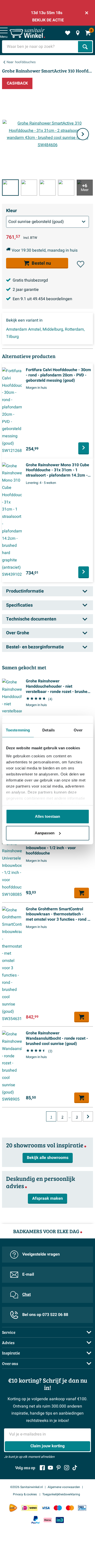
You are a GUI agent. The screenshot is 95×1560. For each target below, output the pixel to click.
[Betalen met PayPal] (35, 1520)
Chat (26, 1295)
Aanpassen (44, 833)
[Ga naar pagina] (88, 1116)
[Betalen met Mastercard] (70, 1507)
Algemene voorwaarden (64, 1487)
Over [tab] (78, 730)
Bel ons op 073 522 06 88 (45, 1315)
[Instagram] (67, 1468)
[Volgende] (83, 134)
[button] (80, 264)
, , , (45, 333)
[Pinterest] (58, 1468)
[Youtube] (50, 1468)
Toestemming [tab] (18, 730)
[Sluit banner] (86, 13)
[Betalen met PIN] (82, 1507)
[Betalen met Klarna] (48, 1520)
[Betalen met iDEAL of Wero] (29, 1507)
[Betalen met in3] (60, 1520)
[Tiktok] (75, 1468)
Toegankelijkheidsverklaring (61, 1494)
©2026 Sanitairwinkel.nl (26, 1487)
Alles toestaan (47, 816)
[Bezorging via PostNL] (13, 1508)
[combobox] (40, 46)
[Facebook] (42, 1468)
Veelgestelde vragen (41, 1254)
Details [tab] (48, 730)
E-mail (28, 1274)
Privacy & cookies (25, 1494)
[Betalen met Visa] (46, 1507)
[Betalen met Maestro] (58, 1507)
